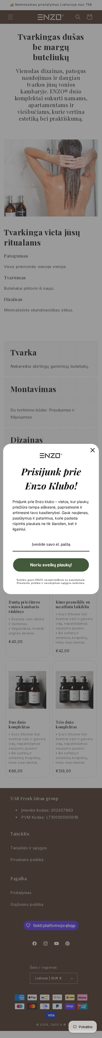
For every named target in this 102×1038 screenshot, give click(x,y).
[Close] (92, 450)
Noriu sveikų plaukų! (51, 564)
